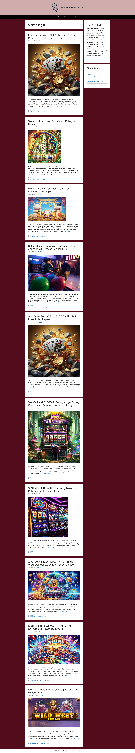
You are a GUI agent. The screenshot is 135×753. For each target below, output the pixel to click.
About (65, 16)
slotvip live (43, 111)
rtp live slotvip (33, 111)
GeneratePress (78, 750)
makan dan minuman (35, 307)
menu (41, 307)
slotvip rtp (54, 111)
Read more (60, 106)
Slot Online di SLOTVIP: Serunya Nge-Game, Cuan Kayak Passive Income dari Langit (53, 404)
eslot (89, 74)
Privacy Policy (73, 16)
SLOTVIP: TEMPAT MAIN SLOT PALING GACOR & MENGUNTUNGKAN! (50, 627)
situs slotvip (32, 179)
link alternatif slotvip (34, 680)
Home (59, 16)
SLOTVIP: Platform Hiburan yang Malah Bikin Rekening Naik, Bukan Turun (53, 490)
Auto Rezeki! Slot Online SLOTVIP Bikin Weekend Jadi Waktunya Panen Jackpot (51, 563)
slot (31, 110)
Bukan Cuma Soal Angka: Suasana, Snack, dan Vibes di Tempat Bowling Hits (52, 247)
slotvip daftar (36, 393)
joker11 (90, 79)
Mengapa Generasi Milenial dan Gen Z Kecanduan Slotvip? (50, 190)
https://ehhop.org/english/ (95, 81)
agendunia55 (91, 77)
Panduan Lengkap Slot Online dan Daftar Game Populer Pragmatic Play (51, 37)
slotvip (38, 111)
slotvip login (49, 111)
